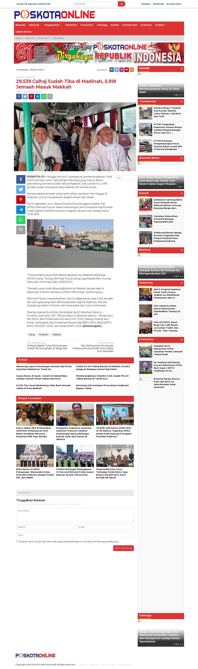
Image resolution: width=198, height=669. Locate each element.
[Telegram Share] (37, 96)
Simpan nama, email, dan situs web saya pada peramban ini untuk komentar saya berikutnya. (69, 541)
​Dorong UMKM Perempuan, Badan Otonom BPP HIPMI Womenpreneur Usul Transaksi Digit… (159, 179)
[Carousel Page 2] (176, 95)
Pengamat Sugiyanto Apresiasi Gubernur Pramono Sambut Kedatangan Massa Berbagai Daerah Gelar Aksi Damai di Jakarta (73, 433)
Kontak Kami (108, 664)
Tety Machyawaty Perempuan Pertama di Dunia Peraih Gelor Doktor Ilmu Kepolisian (93, 347)
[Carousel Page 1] (174, 95)
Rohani (39, 92)
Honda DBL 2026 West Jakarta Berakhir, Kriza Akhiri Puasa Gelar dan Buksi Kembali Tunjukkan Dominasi (159, 636)
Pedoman (94, 664)
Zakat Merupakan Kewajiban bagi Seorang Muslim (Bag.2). (158, 90)
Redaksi (82, 664)
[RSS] (132, 69)
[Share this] (19, 96)
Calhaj (31, 334)
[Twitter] (116, 69)
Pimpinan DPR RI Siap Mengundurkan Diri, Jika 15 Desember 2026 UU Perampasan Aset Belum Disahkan (160, 268)
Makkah (56, 334)
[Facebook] (112, 69)
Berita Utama (29, 92)
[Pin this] (31, 96)
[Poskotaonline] (55, 14)
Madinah (43, 334)
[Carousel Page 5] (182, 95)
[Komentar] (50, 96)
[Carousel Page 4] (180, 95)
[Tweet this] (25, 96)
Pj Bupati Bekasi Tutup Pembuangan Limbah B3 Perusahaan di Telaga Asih (47, 345)
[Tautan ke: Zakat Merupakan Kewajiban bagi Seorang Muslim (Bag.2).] (161, 84)
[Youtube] (126, 69)
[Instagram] (121, 69)
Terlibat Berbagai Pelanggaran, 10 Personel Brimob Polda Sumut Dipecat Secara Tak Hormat (75, 472)
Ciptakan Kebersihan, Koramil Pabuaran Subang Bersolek (166, 219)
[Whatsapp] (43, 96)
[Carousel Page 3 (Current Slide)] (178, 95)
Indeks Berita (125, 664)
